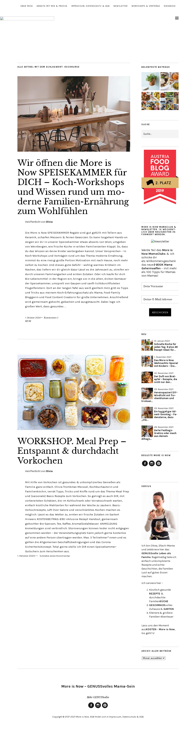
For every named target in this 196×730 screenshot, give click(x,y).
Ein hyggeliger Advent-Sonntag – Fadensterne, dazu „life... (159, 416)
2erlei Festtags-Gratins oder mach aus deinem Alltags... (158, 434)
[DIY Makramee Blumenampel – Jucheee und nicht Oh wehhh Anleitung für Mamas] (150, 81)
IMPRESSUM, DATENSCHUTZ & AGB (90, 6)
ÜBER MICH (26, 6)
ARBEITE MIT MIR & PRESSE (52, 6)
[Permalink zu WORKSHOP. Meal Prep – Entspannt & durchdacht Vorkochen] (73, 429)
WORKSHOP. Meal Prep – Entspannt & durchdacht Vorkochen (71, 451)
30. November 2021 (163, 373)
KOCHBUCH (170, 6)
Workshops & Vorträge (145, 6)
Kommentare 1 (51, 317)
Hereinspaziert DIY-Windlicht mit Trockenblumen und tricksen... (159, 397)
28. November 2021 (163, 427)
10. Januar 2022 (162, 340)
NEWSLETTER (121, 6)
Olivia (49, 221)
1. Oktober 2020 (33, 317)
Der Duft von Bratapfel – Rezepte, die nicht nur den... (165, 379)
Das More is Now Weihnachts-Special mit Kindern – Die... (166, 363)
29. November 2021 (163, 389)
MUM (28, 321)
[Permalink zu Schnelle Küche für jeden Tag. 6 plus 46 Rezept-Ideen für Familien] (147, 345)
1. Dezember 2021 (162, 356)
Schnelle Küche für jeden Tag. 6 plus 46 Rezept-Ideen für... (166, 347)
